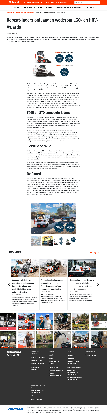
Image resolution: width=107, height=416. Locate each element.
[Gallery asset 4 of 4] (71, 241)
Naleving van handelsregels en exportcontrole (72, 372)
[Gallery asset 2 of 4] (47, 241)
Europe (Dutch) (62, 2)
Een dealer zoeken (48, 2)
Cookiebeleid (71, 358)
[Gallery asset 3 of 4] (59, 241)
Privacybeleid (71, 355)
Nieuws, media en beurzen (18, 12)
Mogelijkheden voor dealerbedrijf (37, 391)
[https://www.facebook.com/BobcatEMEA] (8, 355)
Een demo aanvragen (37, 364)
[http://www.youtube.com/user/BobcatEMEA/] (14, 355)
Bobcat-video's (53, 367)
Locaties (51, 358)
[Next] (97, 284)
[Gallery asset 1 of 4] (53, 219)
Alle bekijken (94, 253)
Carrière (51, 355)
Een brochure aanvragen (35, 368)
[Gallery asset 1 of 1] (53, 64)
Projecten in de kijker (56, 370)
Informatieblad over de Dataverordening (74, 379)
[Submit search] (98, 2)
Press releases (30, 12)
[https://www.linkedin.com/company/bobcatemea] (18, 355)
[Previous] (9, 284)
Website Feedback (36, 399)
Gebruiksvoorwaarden (74, 367)
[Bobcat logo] (14, 2)
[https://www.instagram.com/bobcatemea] (11, 355)
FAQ (32, 396)
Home (8, 12)
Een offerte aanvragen (33, 2)
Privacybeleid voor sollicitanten (73, 363)
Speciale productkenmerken (55, 375)
